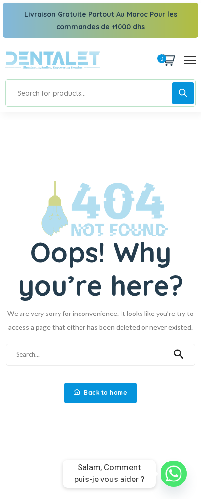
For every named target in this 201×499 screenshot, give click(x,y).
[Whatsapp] (174, 474)
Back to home (105, 392)
